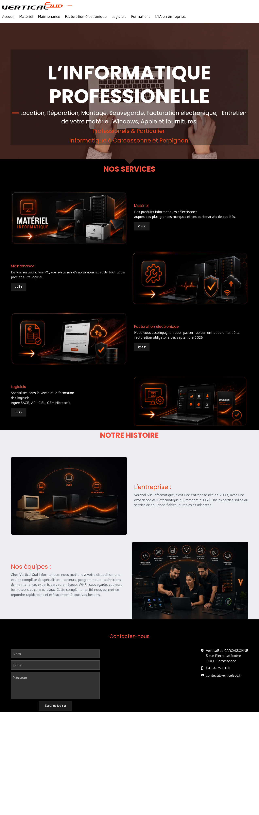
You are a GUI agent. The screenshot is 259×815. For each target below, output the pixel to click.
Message (20, 677)
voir (142, 347)
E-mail (18, 665)
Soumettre (55, 706)
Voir (142, 226)
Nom (17, 654)
